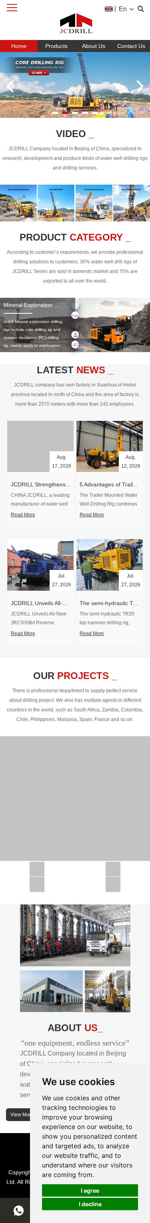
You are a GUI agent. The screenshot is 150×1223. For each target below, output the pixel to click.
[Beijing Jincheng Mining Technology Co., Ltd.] (75, 20)
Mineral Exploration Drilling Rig (42, 305)
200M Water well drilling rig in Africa (75, 795)
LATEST (75, 370)
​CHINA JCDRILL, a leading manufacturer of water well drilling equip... (40, 504)
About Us (93, 46)
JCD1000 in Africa (113, 866)
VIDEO (75, 133)
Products (56, 46)
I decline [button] (90, 1204)
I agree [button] (90, 1190)
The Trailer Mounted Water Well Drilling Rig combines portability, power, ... (109, 504)
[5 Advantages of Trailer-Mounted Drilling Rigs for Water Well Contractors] (109, 446)
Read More (23, 515)
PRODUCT (75, 237)
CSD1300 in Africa (37, 866)
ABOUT (75, 1027)
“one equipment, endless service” (75, 1042)
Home (18, 46)
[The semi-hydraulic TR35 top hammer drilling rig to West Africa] (109, 564)
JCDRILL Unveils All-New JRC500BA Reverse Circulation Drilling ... (38, 622)
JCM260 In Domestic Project (38, 881)
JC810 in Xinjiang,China (113, 881)
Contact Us (131, 46)
